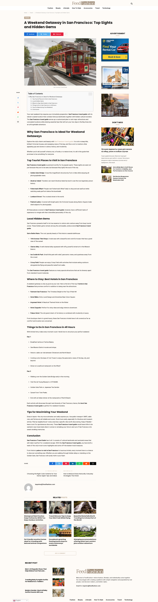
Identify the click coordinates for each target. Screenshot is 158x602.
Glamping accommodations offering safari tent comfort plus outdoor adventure (85, 541)
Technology (106, 8)
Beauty (58, 8)
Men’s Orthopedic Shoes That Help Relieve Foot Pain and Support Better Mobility (36, 570)
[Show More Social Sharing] (66, 34)
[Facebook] (18, 98)
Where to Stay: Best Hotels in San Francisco (45, 103)
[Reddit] (18, 112)
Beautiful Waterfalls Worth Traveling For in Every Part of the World (85, 518)
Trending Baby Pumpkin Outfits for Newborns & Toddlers (36, 580)
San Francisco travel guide (63, 141)
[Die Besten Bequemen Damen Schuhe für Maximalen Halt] (106, 178)
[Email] (18, 122)
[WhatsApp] (18, 117)
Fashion (50, 8)
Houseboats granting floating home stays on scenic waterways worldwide (58, 542)
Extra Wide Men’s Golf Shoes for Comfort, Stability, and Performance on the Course (123, 169)
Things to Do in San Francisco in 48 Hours (45, 105)
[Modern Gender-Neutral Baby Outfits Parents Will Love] (58, 593)
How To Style (76, 8)
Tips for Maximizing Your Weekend (43, 107)
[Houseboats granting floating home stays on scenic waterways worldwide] (60, 530)
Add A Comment (60, 553)
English (18, 600)
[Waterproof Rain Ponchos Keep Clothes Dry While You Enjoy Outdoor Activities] (35, 507)
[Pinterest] (18, 107)
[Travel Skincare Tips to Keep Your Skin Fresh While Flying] (60, 507)
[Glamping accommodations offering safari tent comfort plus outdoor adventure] (85, 530)
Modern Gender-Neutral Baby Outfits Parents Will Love (36, 591)
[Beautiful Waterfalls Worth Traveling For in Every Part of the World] (85, 507)
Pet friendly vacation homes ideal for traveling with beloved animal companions (35, 541)
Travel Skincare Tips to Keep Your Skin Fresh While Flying (60, 517)
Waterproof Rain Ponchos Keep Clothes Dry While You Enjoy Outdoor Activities (34, 518)
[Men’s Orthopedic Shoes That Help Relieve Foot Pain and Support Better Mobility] (58, 572)
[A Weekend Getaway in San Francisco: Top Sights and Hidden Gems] (60, 62)
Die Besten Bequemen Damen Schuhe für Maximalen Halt (121, 178)
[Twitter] (18, 103)
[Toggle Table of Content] (89, 94)
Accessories (88, 8)
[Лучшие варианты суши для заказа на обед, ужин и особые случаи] (117, 136)
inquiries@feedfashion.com (45, 484)
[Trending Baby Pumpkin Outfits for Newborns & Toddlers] (58, 582)
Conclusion (36, 109)
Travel (97, 8)
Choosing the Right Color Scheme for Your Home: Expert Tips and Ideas (42, 475)
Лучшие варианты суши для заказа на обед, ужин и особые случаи (116, 150)
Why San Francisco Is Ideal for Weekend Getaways (45, 97)
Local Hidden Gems (38, 101)
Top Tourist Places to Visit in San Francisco (45, 99)
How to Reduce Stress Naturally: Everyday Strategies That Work (78, 475)
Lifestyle (66, 8)
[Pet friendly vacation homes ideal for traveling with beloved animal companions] (35, 530)
